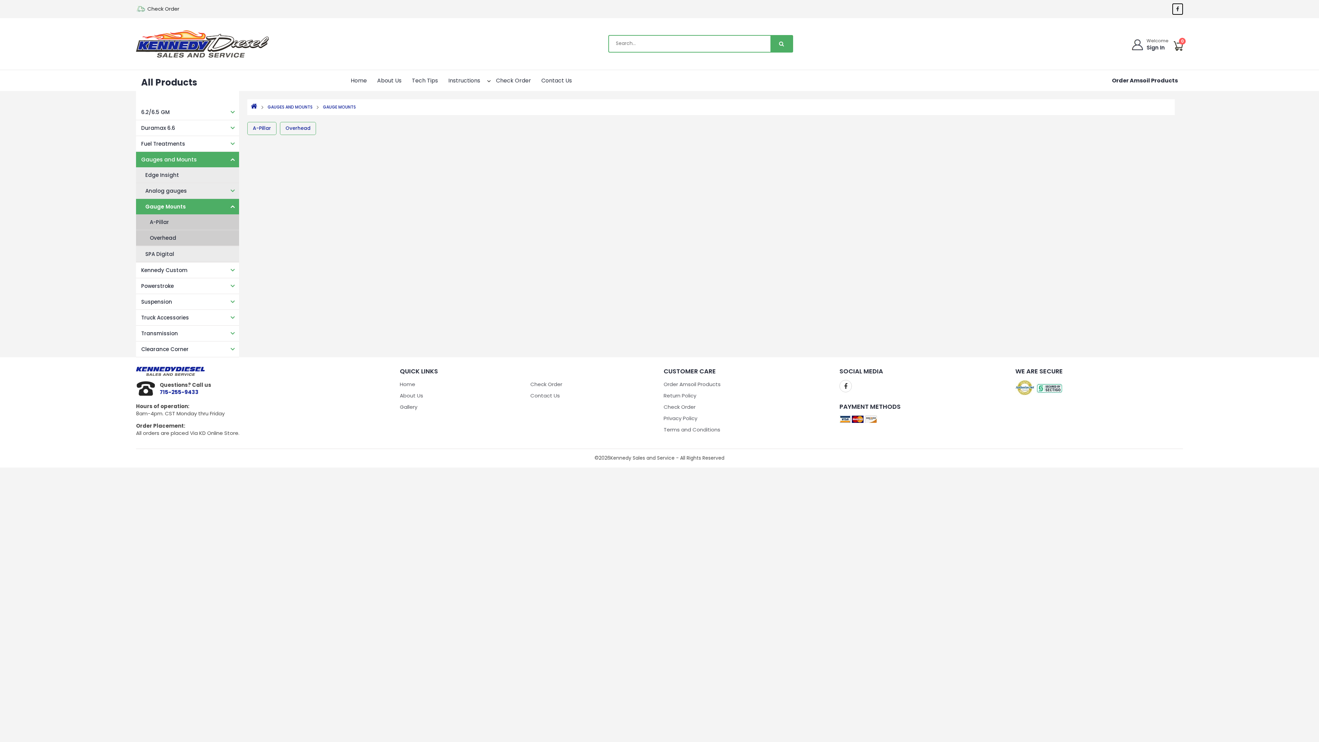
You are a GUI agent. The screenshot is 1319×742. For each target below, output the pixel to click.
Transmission (159, 333)
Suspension (156, 301)
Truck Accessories (165, 317)
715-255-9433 (179, 392)
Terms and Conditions (692, 429)
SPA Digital (159, 254)
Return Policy (680, 395)
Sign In (1156, 47)
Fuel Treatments (163, 143)
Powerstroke (157, 286)
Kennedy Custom (164, 270)
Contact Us (556, 81)
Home (359, 81)
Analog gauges (166, 190)
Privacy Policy (680, 418)
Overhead (163, 237)
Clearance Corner (165, 349)
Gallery (408, 407)
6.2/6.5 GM (155, 112)
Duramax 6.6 (158, 128)
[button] (483, 80)
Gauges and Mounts (169, 159)
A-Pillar (159, 222)
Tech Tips (425, 81)
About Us (389, 81)
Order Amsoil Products (1145, 81)
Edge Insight (162, 175)
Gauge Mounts (165, 206)
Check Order (163, 8)
